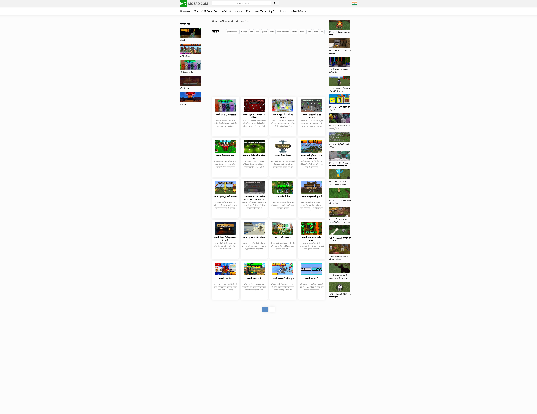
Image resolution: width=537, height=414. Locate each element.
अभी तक (281, 11)
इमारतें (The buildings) (264, 11)
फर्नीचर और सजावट (283, 32)
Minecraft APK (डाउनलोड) (205, 11)
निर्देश (248, 11)
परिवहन (302, 32)
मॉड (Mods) (226, 11)
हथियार (264, 32)
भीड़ (251, 32)
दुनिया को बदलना (232, 32)
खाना (257, 32)
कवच (309, 32)
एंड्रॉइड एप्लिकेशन (297, 11)
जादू (322, 32)
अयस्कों (294, 32)
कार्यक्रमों (238, 11)
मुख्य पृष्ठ (186, 11)
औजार (316, 32)
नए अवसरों (244, 32)
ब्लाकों (272, 32)
